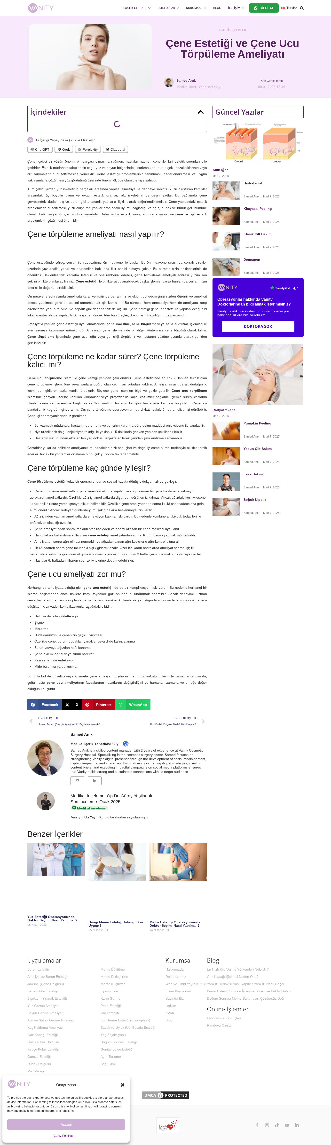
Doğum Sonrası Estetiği (119, 1042)
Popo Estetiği (111, 1006)
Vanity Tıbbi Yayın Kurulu (90, 817)
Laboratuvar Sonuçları (224, 1018)
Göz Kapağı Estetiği (42, 1035)
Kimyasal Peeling (258, 209)
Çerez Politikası (64, 1135)
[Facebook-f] (257, 1125)
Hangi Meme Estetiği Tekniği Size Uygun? (115, 923)
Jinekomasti (110, 1013)
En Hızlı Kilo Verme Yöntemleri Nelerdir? (238, 969)
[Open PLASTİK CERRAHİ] (149, 8)
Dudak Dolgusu (39, 1064)
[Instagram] (267, 1125)
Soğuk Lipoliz (255, 500)
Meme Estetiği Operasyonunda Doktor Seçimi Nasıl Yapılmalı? (175, 923)
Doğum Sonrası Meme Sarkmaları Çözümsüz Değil (246, 998)
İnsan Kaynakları (178, 991)
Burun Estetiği (38, 969)
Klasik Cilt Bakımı (258, 234)
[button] (122, 1084)
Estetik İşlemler (232, 30)
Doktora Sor (258, 326)
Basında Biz (175, 998)
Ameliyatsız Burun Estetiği (47, 977)
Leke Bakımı (254, 474)
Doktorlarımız (176, 977)
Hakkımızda (175, 969)
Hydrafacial (253, 183)
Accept (66, 1124)
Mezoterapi (36, 1071)
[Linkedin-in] (296, 1125)
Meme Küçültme (113, 984)
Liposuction (109, 991)
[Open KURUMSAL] (205, 8)
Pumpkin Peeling (257, 423)
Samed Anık (82, 734)
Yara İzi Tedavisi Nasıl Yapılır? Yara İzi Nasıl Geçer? (246, 984)
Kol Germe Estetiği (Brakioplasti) (125, 1020)
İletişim (171, 1006)
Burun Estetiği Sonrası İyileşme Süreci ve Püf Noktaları (249, 991)
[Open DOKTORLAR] (177, 8)
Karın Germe (110, 998)
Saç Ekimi (108, 1064)
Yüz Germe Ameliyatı (43, 1006)
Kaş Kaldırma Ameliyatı (45, 1027)
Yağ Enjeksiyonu (113, 1035)
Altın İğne (221, 170)
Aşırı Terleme (111, 1057)
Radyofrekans (224, 410)
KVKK (170, 1013)
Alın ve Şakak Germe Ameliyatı (51, 1020)
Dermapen (252, 259)
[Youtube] (287, 1125)
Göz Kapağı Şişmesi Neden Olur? (233, 977)
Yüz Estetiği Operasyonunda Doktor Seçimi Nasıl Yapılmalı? (52, 918)
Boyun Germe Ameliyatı (45, 1013)
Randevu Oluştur (220, 1025)
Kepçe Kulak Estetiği (43, 1049)
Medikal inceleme (91, 808)
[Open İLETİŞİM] (243, 8)
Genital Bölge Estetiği (117, 1049)
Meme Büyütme (113, 969)
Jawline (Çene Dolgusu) (45, 984)
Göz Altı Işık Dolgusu (43, 1042)
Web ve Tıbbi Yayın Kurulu (186, 984)
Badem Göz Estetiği (42, 991)
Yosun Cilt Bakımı (258, 449)
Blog (169, 1020)
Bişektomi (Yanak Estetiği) (47, 998)
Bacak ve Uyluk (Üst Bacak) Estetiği (128, 1027)
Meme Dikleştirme (114, 977)
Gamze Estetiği (39, 1057)
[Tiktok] (277, 1125)
